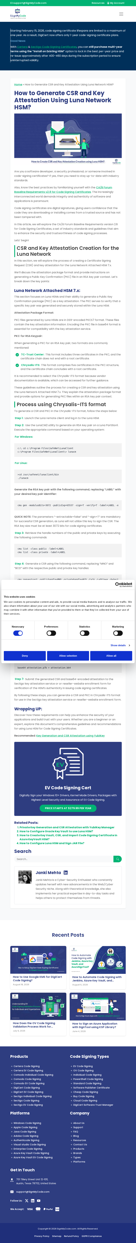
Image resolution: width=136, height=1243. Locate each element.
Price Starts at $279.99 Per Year (68, 808)
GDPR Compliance (92, 1236)
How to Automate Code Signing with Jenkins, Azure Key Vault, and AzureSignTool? (97, 978)
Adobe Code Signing (26, 1136)
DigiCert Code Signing (27, 1087)
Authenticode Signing (26, 1140)
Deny (25, 655)
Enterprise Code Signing (28, 1148)
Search (22, 851)
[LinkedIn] (66, 872)
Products (78, 1148)
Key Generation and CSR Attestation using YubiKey (70, 736)
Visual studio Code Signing (30, 1144)
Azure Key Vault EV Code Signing (33, 1157)
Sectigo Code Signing (26, 1100)
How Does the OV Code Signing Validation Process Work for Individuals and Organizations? (34, 1025)
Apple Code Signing (25, 1127)
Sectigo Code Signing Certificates (54, 47)
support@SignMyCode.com (29, 3)
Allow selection (68, 655)
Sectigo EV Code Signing (28, 1105)
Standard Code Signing (87, 1083)
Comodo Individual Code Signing (33, 1074)
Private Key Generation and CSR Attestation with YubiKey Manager (67, 827)
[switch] (51, 633)
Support (78, 1127)
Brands (77, 1153)
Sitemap (56, 1236)
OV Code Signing (83, 1070)
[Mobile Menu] (121, 14)
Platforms (79, 1161)
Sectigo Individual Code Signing (33, 1096)
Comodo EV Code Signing (29, 1083)
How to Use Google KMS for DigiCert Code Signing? (37, 978)
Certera (22, 47)
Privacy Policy (41, 1236)
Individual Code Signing (87, 1074)
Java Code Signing (25, 1131)
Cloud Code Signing (85, 1100)
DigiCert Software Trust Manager (93, 1105)
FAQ (75, 1131)
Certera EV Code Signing (28, 1070)
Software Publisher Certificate (91, 1087)
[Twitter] (26, 1200)
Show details (118, 645)
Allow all (111, 655)
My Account (116, 3)
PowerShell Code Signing (88, 1079)
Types (77, 1157)
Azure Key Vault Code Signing (31, 1153)
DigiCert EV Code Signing (28, 1092)
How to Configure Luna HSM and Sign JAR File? (52, 843)
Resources (98, 3)
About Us (78, 1123)
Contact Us (80, 1144)
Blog (76, 1136)
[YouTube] (38, 1200)
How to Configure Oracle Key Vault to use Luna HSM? (56, 831)
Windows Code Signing (27, 1123)
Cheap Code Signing (85, 1092)
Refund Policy (71, 1236)
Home (18, 84)
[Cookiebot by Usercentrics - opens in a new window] (117, 584)
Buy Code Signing (83, 1096)
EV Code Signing (83, 1066)
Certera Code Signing (27, 1066)
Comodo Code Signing (27, 1079)
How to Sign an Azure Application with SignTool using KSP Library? (94, 1025)
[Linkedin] (32, 1200)
